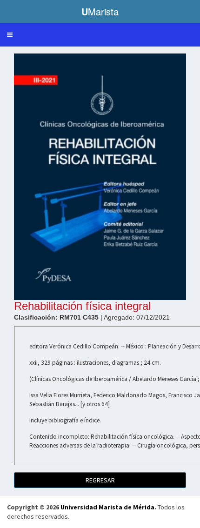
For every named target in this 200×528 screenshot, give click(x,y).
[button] (10, 35)
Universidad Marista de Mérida (107, 507)
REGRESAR (100, 480)
